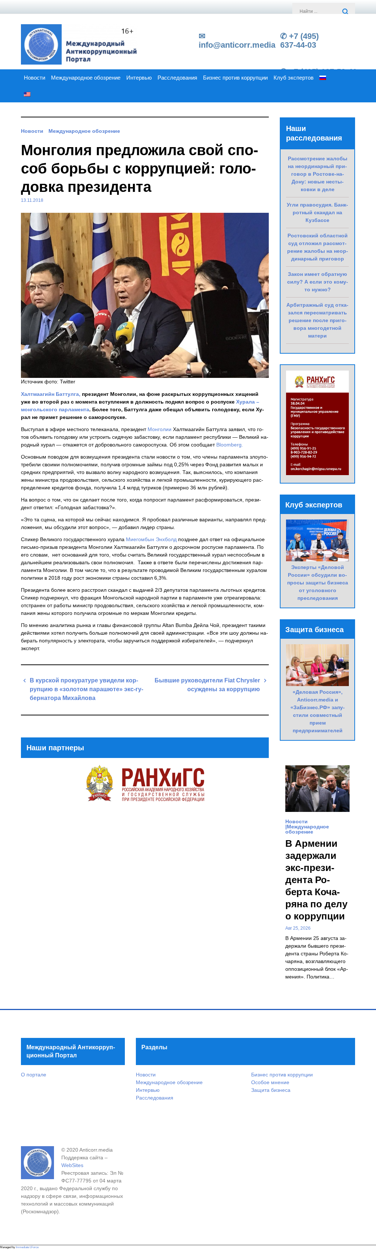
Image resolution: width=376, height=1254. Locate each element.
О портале (33, 1075)
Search (346, 12)
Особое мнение (270, 1082)
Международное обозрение (85, 78)
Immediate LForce (27, 1247)
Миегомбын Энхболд (151, 539)
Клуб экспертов (294, 78)
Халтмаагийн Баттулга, (51, 394)
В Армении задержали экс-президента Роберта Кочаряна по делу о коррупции (316, 880)
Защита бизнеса (270, 1090)
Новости (34, 78)
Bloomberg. (229, 445)
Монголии (159, 429)
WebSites (72, 1165)
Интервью (139, 78)
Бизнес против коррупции (235, 78)
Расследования (177, 78)
